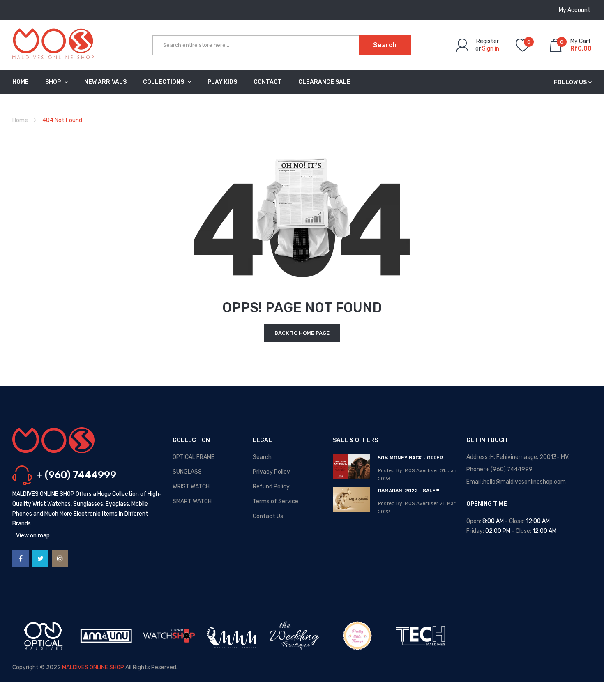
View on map (33, 535)
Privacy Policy (271, 471)
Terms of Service (275, 501)
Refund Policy (271, 486)
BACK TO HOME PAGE (302, 333)
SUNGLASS (187, 471)
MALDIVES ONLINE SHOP (93, 667)
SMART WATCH (192, 501)
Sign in (490, 48)
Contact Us (268, 516)
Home (20, 120)
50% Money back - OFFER (410, 458)
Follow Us (570, 82)
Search (262, 457)
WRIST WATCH (191, 486)
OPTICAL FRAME (193, 457)
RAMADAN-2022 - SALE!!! (408, 490)
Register (487, 41)
